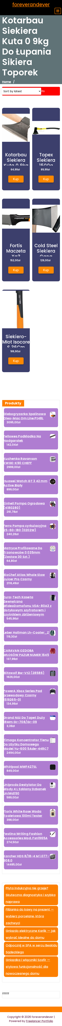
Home (6, 82)
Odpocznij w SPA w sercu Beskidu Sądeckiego (31, 948)
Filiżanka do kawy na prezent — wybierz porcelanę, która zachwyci (30, 916)
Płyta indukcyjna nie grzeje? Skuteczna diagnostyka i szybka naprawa (30, 895)
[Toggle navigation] (58, 11)
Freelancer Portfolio (39, 1021)
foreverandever (31, 4)
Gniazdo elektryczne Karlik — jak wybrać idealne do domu (31, 934)
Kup (16, 179)
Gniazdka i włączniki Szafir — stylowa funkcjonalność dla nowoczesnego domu (28, 967)
